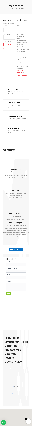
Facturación (12, 338)
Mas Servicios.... (16, 250)
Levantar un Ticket (16, 342)
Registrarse (22, 75)
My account (15, 8)
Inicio (9, 8)
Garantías (10, 346)
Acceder (8, 44)
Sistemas (10, 354)
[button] (19, 414)
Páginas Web (12, 350)
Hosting (9, 358)
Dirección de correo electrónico (23, 25)
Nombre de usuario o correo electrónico (9, 25)
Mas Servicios (13, 362)
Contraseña (9, 34)
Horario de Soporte (16, 223)
